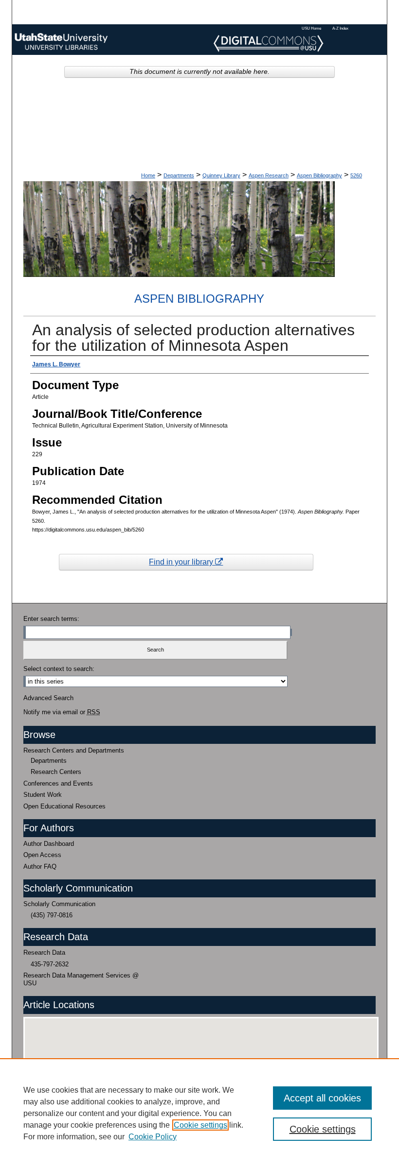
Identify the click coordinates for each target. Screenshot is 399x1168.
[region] (199, 1113)
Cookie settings (200, 1125)
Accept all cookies (322, 1098)
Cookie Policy (152, 1137)
